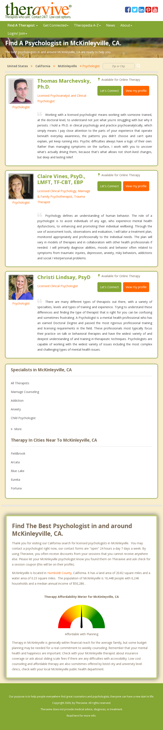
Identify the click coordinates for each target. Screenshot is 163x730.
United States (17, 66)
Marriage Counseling (25, 392)
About (125, 25)
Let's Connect (109, 91)
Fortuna (16, 488)
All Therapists (20, 383)
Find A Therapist (22, 25)
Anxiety (16, 409)
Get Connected (54, 25)
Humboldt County (59, 573)
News (110, 25)
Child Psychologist (23, 418)
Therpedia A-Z (86, 25)
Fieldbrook (18, 453)
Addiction (17, 400)
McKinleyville (67, 66)
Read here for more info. (81, 715)
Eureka (15, 480)
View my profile (136, 91)
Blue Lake (17, 471)
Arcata (15, 462)
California (42, 66)
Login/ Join (16, 33)
